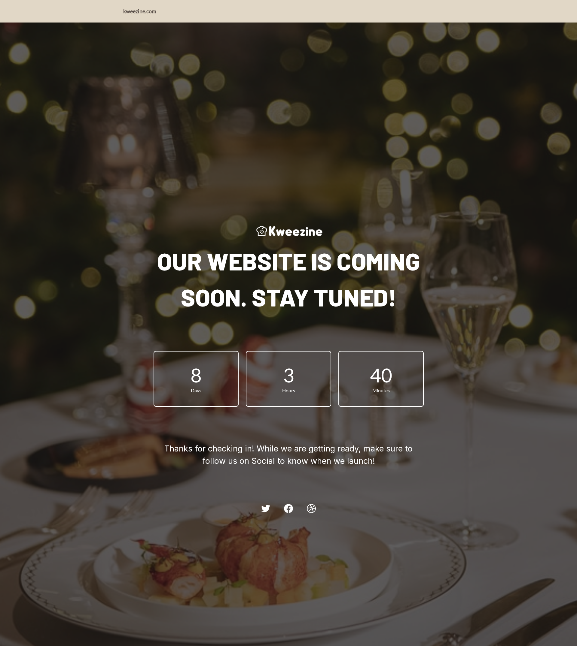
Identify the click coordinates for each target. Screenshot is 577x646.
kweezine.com (139, 11)
